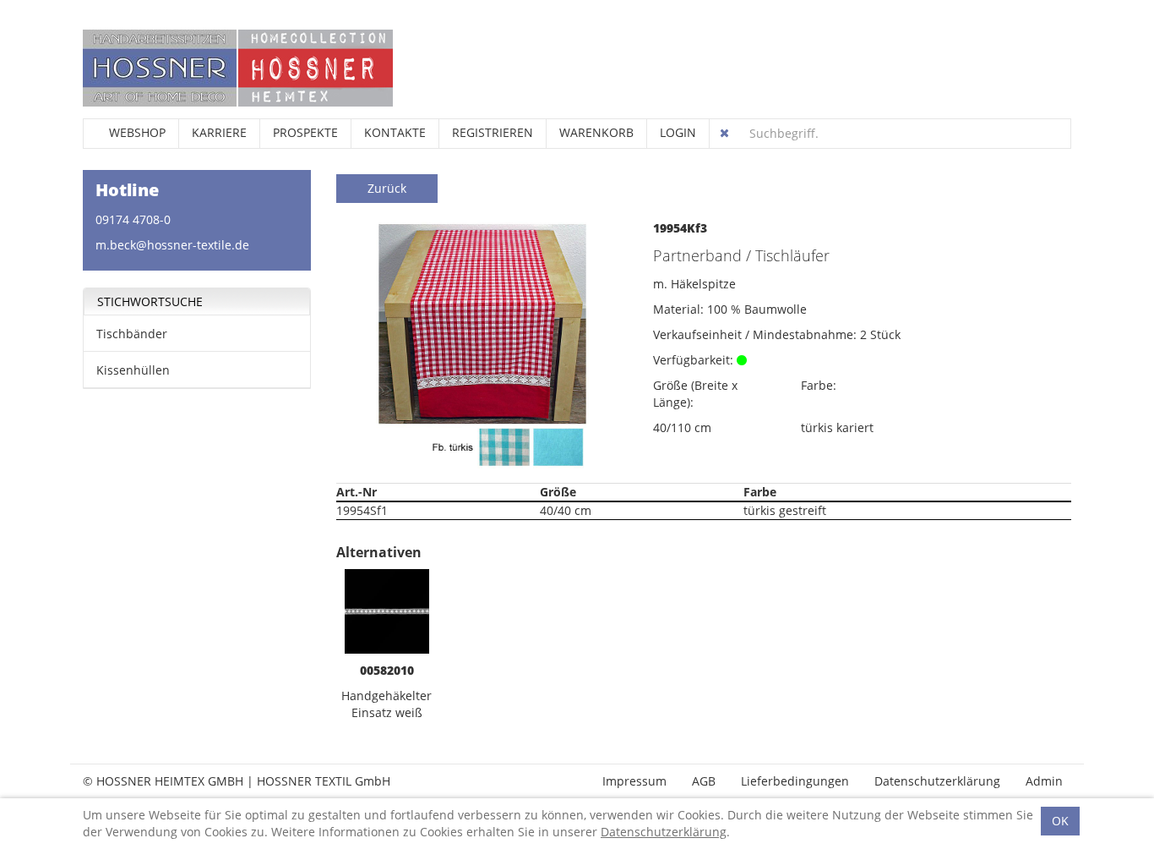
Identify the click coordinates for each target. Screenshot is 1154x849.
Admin (1044, 781)
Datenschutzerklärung (937, 781)
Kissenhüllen (133, 370)
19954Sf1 (362, 510)
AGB (704, 781)
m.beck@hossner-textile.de (172, 245)
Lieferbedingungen (795, 781)
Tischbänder (131, 334)
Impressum (634, 781)
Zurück (386, 188)
